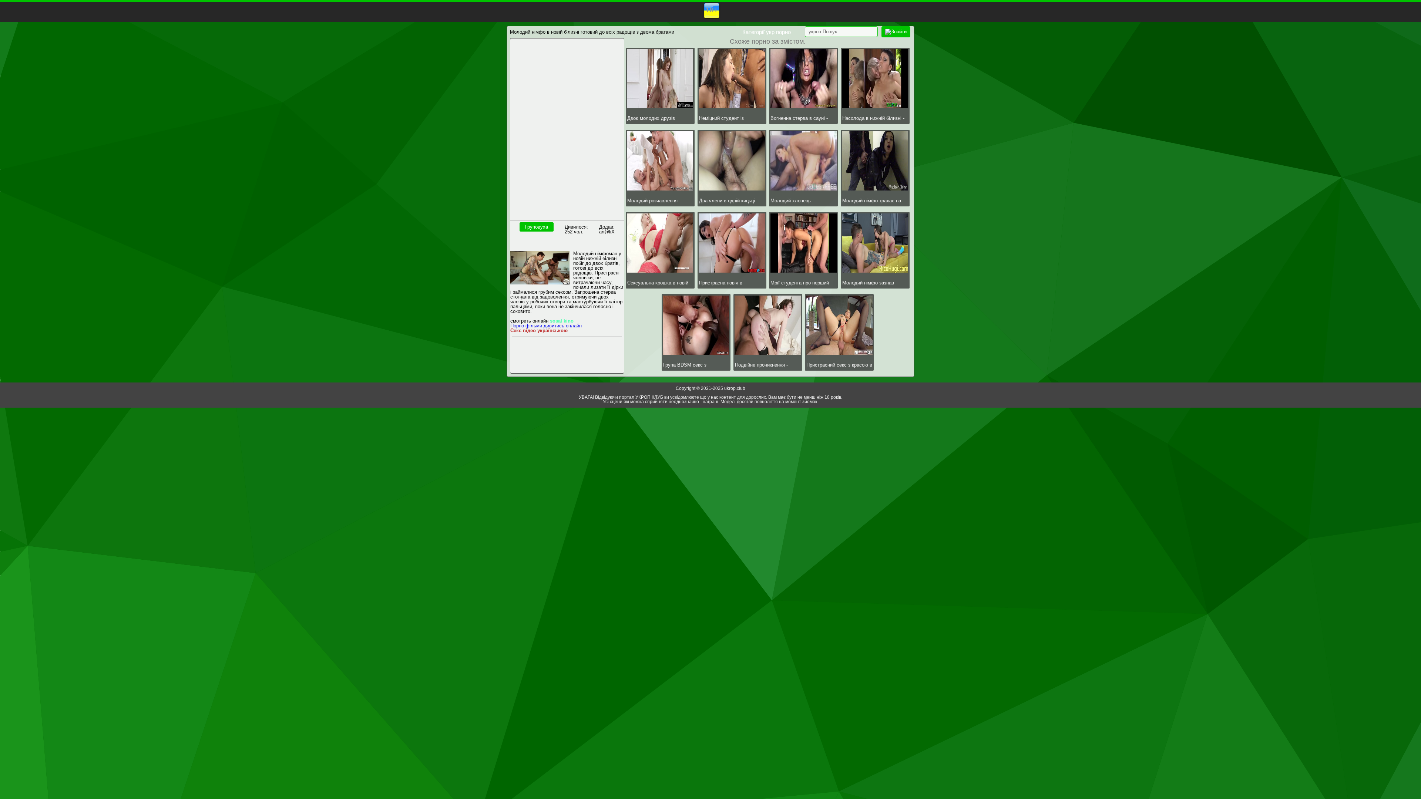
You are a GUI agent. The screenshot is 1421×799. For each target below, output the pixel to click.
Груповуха (536, 227)
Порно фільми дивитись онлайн (546, 325)
